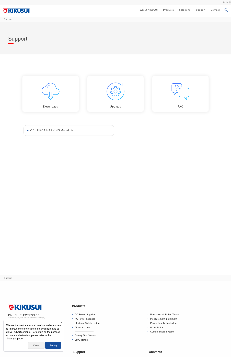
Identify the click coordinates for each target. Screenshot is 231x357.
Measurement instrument (163, 319)
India (225, 2)
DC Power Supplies (85, 314)
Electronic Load (83, 327)
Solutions (184, 10)
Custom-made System (162, 331)
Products (168, 10)
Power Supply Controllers (163, 323)
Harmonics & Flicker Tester (164, 314)
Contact (215, 10)
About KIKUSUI (149, 10)
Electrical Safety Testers (87, 323)
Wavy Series (156, 327)
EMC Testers (81, 340)
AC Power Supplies (85, 319)
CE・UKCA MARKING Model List (52, 130)
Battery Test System (85, 335)
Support (200, 10)
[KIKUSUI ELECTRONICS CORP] (16, 11)
